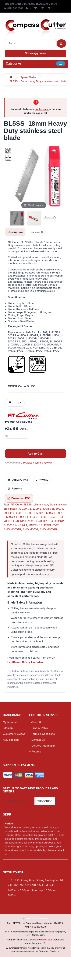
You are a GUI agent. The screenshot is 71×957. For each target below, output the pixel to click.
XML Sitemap (11, 739)
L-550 (33, 516)
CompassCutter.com (37, 918)
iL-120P (34, 508)
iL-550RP (18, 512)
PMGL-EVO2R (48, 529)
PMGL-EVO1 (52, 525)
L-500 (28, 512)
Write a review (43, 462)
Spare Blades (28, 77)
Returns (17, 488)
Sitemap (8, 727)
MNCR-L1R (36, 525)
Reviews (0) (37, 231)
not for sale (42, 109)
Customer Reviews (14, 733)
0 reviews (26, 462)
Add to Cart (35, 453)
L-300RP (45, 508)
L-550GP (53, 516)
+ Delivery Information (42, 745)
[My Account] (29, 8)
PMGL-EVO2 (30, 529)
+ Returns (35, 751)
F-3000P (9, 525)
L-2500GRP (56, 521)
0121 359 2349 (15, 8)
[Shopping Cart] (43, 8)
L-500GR (9, 516)
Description (15, 231)
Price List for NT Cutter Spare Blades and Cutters (30, 4)
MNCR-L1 (21, 525)
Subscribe (44, 801)
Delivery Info (20, 479)
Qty (7, 435)
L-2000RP (42, 521)
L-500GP (59, 512)
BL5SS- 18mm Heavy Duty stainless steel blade (37, 81)
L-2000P (30, 521)
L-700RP (18, 521)
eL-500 (56, 508)
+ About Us (35, 722)
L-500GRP (22, 516)
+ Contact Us (37, 739)
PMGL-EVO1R (12, 529)
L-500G (48, 512)
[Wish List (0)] (36, 8)
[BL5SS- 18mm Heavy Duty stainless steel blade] (17, 218)
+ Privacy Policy (38, 727)
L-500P (38, 512)
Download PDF (20, 498)
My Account (10, 722)
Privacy (43, 479)
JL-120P (23, 508)
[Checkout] (50, 8)
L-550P (43, 516)
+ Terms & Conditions (42, 733)
